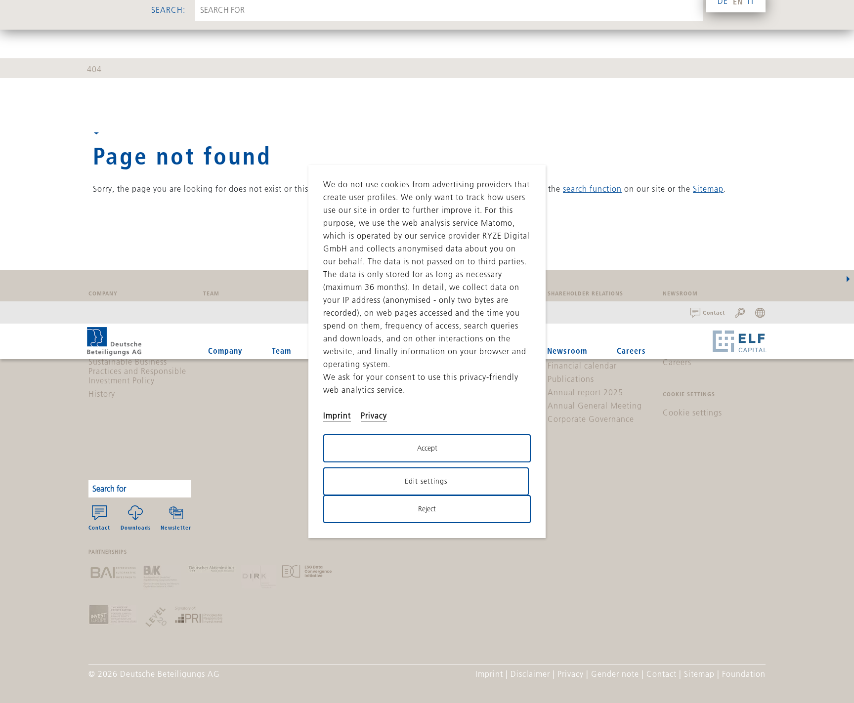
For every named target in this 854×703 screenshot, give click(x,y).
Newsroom (567, 350)
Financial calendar (582, 366)
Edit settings (426, 481)
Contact (99, 527)
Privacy (570, 674)
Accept (427, 448)
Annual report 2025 (585, 392)
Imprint (489, 674)
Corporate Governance (591, 419)
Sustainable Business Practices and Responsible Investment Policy (137, 371)
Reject (427, 508)
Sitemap (708, 189)
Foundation (744, 674)
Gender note (615, 674)
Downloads (136, 527)
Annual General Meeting (595, 406)
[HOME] (114, 341)
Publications (571, 379)
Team (281, 350)
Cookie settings (692, 412)
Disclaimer (530, 674)
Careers (631, 350)
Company (225, 350)
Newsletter (176, 527)
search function (592, 189)
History (101, 394)
